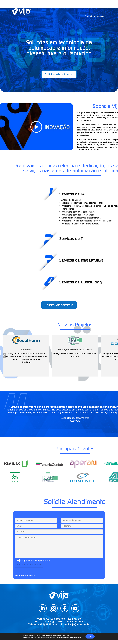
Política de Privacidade (25, 575)
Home (55, 5)
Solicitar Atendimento (59, 74)
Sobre (64, 5)
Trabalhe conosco (95, 16)
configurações (76, 637)
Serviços (76, 5)
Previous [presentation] (4, 356)
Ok (90, 636)
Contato (101, 5)
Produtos (88, 5)
